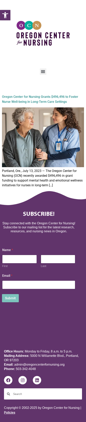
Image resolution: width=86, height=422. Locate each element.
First (5, 266)
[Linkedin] (37, 380)
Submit (10, 298)
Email (7, 276)
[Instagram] (22, 380)
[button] (5, 15)
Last (43, 266)
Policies (9, 412)
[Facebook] (8, 380)
